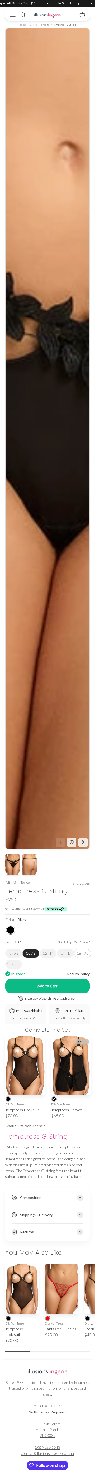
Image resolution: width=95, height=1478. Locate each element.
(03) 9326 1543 (47, 1447)
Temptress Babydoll (67, 1110)
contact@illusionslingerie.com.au (47, 1453)
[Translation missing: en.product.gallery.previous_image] (60, 842)
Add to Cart (47, 986)
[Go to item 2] (29, 865)
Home (22, 24)
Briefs (33, 24)
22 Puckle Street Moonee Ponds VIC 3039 (47, 1430)
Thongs (45, 24)
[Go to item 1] (12, 865)
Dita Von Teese (17, 882)
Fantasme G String (60, 1329)
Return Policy (78, 973)
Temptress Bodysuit (22, 1110)
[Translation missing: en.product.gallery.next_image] (83, 842)
